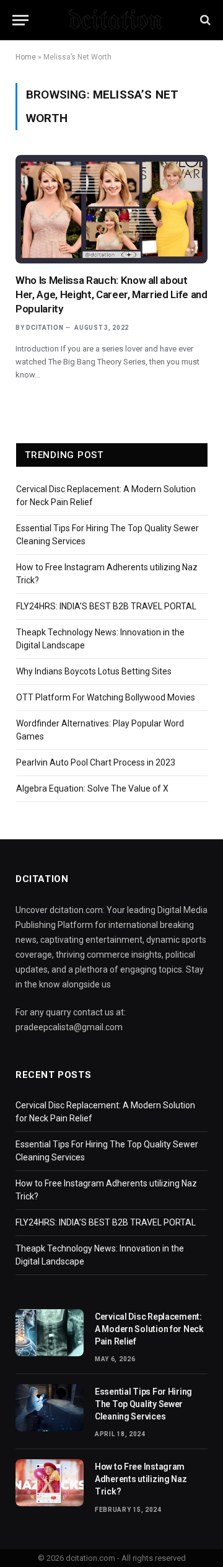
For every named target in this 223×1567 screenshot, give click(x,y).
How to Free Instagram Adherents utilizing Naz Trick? (141, 1479)
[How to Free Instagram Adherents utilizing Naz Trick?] (49, 1482)
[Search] (204, 20)
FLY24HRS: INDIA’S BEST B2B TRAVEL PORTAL (106, 606)
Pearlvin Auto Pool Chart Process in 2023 (95, 762)
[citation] (112, 19)
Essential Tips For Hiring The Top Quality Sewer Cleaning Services (143, 1404)
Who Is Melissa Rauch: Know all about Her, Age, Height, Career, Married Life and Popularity (111, 294)
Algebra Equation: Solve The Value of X (92, 788)
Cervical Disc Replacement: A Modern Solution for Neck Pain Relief (149, 1329)
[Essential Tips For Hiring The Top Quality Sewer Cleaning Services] (49, 1407)
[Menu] (20, 20)
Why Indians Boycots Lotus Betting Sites (94, 671)
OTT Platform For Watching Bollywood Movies (105, 697)
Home (25, 57)
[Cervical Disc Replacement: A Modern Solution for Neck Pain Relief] (49, 1332)
